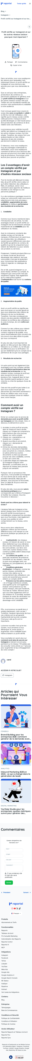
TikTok (3, 961)
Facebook (4, 958)
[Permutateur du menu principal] (30, 4)
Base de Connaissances (9, 1010)
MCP (3, 947)
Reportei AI (5, 945)
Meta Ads (4, 969)
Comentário (9, 865)
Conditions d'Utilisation (9, 1021)
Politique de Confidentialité (10, 1018)
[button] (21, 4)
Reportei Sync (6, 1038)
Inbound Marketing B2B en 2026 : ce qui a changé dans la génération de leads (15, 774)
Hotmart (4, 989)
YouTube (4, 966)
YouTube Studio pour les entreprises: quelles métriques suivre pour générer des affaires (16, 811)
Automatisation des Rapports (11, 939)
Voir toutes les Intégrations (10, 992)
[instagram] (12, 908)
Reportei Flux (5, 1035)
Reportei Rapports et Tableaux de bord (14, 1032)
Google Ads (5, 972)
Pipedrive (4, 986)
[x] (17, 908)
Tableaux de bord (7, 933)
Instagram (5, 15)
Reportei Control (6, 942)
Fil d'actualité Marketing (9, 936)
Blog (2, 11)
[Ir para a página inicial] (16, 904)
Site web (8, 859)
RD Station (4, 981)
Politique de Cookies (8, 1024)
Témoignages (5, 1007)
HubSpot (4, 984)
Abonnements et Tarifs (8, 922)
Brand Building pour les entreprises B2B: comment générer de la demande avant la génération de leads (15, 737)
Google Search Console (9, 978)
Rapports (4, 930)
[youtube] (15, 908)
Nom (7, 849)
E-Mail (8, 854)
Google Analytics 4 (7, 975)
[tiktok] (20, 908)
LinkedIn (4, 964)
